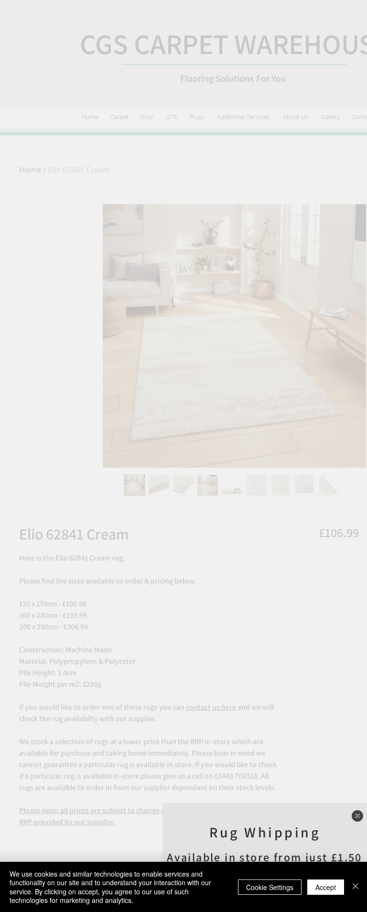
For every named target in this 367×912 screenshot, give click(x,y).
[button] (357, 816)
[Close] (355, 886)
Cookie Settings (269, 887)
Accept (325, 887)
